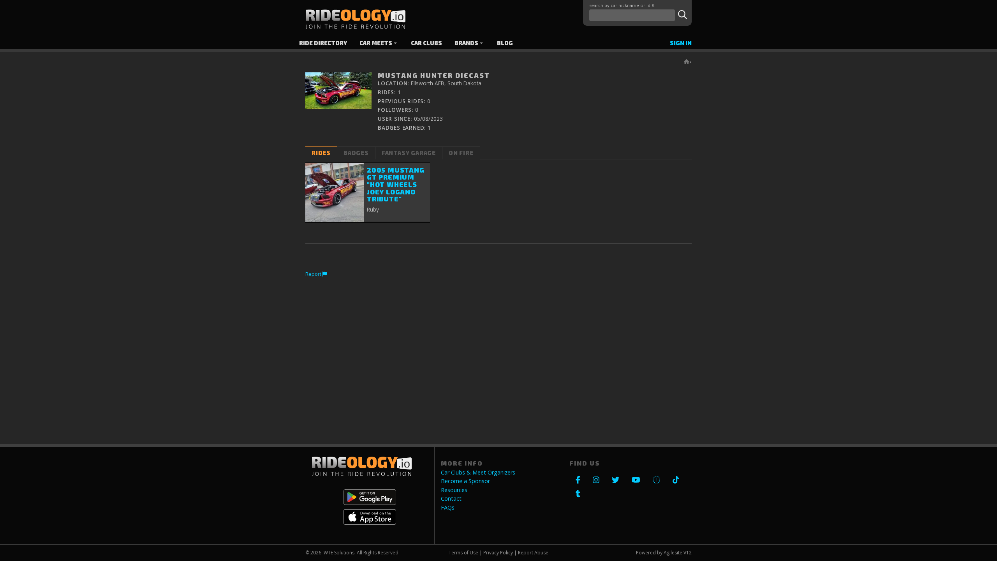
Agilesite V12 (678, 552)
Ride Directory (323, 43)
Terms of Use (463, 552)
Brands (466, 43)
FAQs (447, 507)
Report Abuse (533, 552)
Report (313, 273)
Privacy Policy (498, 552)
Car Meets (375, 43)
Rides (321, 153)
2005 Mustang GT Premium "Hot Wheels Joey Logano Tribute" (396, 184)
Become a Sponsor (465, 481)
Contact (451, 498)
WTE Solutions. (340, 552)
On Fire (461, 153)
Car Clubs (426, 43)
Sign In (681, 43)
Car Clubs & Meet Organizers (478, 472)
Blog (505, 43)
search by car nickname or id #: (622, 5)
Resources (454, 490)
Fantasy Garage (409, 153)
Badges (356, 153)
